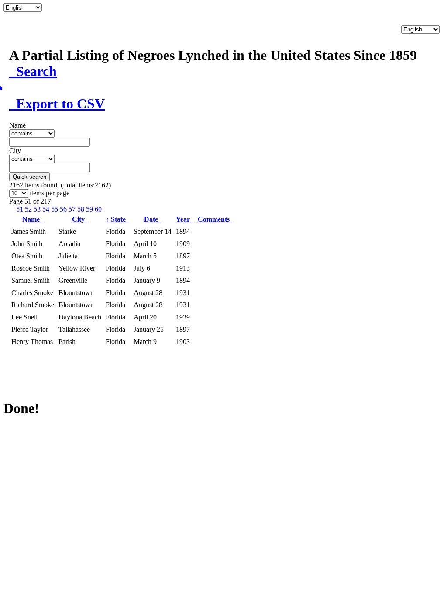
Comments (215, 219)
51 (19, 209)
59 (89, 209)
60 (98, 209)
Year (184, 219)
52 (28, 209)
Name (32, 219)
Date (153, 219)
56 (63, 209)
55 (54, 209)
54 (45, 209)
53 (37, 209)
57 (72, 209)
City (80, 219)
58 (80, 209)
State (117, 219)
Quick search (29, 177)
